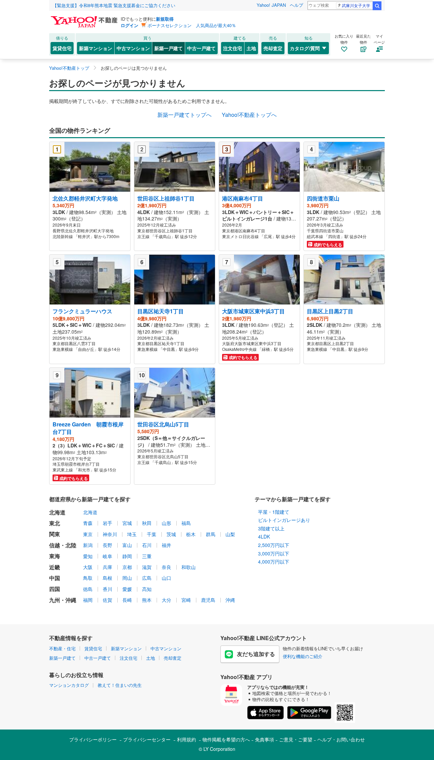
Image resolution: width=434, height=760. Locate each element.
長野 (107, 545)
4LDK (264, 536)
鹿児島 (208, 599)
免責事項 (264, 739)
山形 (166, 523)
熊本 (147, 599)
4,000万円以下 (273, 561)
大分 (166, 599)
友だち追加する (256, 654)
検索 (377, 5)
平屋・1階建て (273, 511)
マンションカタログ (69, 685)
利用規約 (186, 739)
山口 (166, 577)
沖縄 (230, 599)
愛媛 (127, 589)
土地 (251, 48)
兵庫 (107, 567)
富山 (127, 545)
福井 (166, 545)
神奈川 (110, 534)
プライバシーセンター (147, 739)
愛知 (88, 556)
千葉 (151, 534)
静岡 (127, 556)
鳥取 (88, 577)
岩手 (107, 523)
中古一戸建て (201, 48)
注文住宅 (232, 48)
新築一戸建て (168, 48)
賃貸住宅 (62, 48)
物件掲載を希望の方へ (226, 739)
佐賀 (107, 599)
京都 (127, 567)
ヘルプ (296, 5)
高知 (147, 589)
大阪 (88, 567)
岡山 (127, 577)
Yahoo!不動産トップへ (249, 115)
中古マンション (133, 48)
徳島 (88, 589)
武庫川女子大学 (356, 5)
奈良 (166, 567)
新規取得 (165, 19)
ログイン (129, 25)
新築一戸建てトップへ (184, 115)
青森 (88, 523)
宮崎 (186, 599)
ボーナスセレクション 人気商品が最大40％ (191, 25)
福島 (186, 523)
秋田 (147, 523)
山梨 (230, 534)
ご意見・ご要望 (295, 739)
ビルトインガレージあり (284, 519)
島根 (107, 577)
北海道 (90, 512)
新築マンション (95, 48)
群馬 (210, 534)
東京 (88, 534)
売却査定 (272, 48)
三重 (147, 556)
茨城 (171, 534)
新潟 (88, 545)
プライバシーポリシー (93, 739)
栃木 (191, 534)
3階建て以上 (271, 528)
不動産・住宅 (62, 648)
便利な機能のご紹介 (302, 656)
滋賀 (147, 567)
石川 (147, 545)
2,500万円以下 (273, 545)
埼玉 (132, 534)
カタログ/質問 (305, 48)
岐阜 (107, 556)
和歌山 (188, 567)
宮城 (127, 523)
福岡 (88, 599)
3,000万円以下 (273, 553)
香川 (107, 589)
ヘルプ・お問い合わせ (341, 739)
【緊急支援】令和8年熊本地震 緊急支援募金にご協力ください (114, 5)
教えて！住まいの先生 (120, 685)
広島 (147, 577)
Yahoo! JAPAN (271, 5)
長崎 (127, 599)
